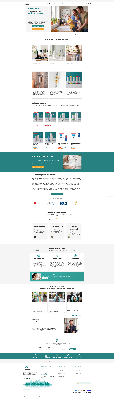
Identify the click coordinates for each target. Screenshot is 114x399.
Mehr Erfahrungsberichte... (76, 315)
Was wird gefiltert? (61, 371)
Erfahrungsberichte (61, 376)
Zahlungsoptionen (78, 368)
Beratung (62, 3)
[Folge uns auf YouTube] (27, 378)
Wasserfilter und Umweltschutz (84, 383)
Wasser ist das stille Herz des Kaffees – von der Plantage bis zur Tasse (56, 306)
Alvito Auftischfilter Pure (37, 122)
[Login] (88, 3)
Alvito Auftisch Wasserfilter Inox (36, 144)
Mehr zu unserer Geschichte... (37, 332)
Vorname (39, 347)
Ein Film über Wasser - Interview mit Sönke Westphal (74, 305)
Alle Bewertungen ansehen (57, 241)
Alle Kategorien (56, 3)
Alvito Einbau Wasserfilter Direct (63, 144)
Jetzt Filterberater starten (38, 167)
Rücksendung (77, 371)
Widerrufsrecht (88, 392)
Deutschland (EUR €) (27, 390)
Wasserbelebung (50, 3)
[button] (110, 199)
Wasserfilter (32, 3)
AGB (84, 392)
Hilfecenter (60, 368)
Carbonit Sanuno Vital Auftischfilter (49, 144)
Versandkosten (78, 370)
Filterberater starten (38, 26)
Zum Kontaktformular (44, 374)
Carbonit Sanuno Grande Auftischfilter (75, 123)
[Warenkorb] (90, 3)
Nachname (50, 347)
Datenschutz (80, 392)
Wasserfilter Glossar (61, 373)
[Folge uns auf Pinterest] (26, 378)
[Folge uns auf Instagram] (24, 378)
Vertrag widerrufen (78, 373)
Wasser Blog (60, 375)
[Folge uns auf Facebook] (23, 378)
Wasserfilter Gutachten (73, 179)
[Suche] (86, 3)
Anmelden (72, 349)
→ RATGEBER (45, 278)
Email (60, 347)
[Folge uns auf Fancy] (29, 378)
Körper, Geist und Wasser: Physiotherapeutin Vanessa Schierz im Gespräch (39, 306)
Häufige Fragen (60, 370)
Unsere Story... (25, 375)
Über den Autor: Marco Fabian (28, 376)
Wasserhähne (43, 3)
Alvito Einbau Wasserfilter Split (76, 144)
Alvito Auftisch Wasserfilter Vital (48, 123)
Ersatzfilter (37, 3)
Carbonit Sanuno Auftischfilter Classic (62, 123)
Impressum (75, 392)
